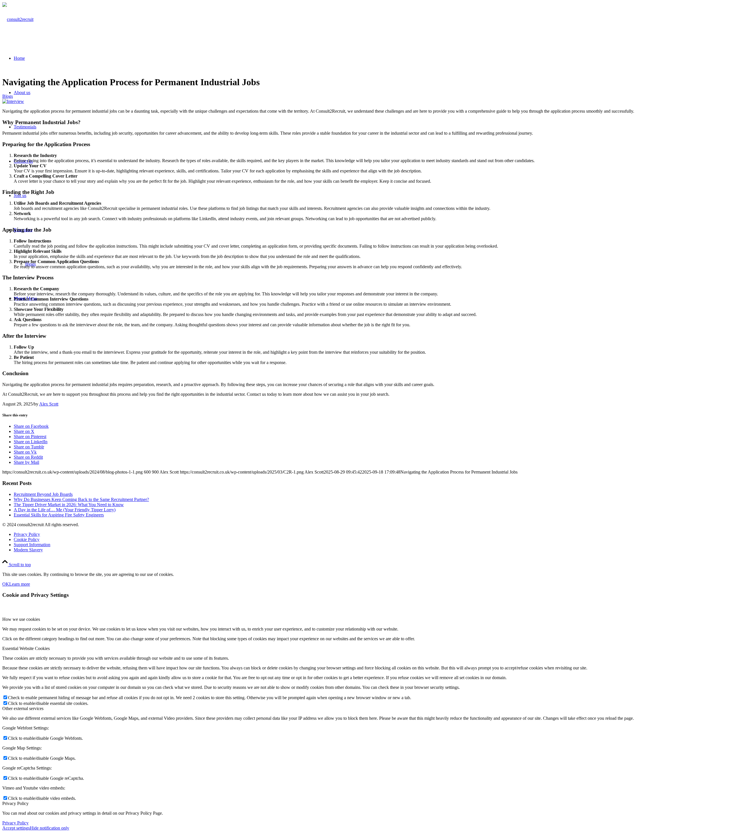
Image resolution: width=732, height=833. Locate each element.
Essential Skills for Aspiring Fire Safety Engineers (59, 514)
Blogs (7, 96)
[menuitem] (372, 534)
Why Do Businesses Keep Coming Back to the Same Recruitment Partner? (81, 499)
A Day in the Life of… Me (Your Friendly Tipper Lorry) (65, 509)
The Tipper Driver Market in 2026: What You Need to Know (69, 504)
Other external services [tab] (22, 708)
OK (5, 584)
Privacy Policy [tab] (15, 803)
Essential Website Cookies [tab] (26, 648)
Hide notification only (49, 828)
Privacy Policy (15, 822)
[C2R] (17, 19)
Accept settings (16, 828)
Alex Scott (48, 403)
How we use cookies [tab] (21, 619)
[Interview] (13, 101)
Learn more (19, 584)
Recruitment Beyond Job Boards (43, 494)
